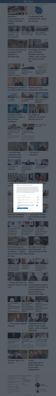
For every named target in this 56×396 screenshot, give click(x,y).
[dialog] (28, 198)
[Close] (41, 185)
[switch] (37, 197)
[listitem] (28, 195)
